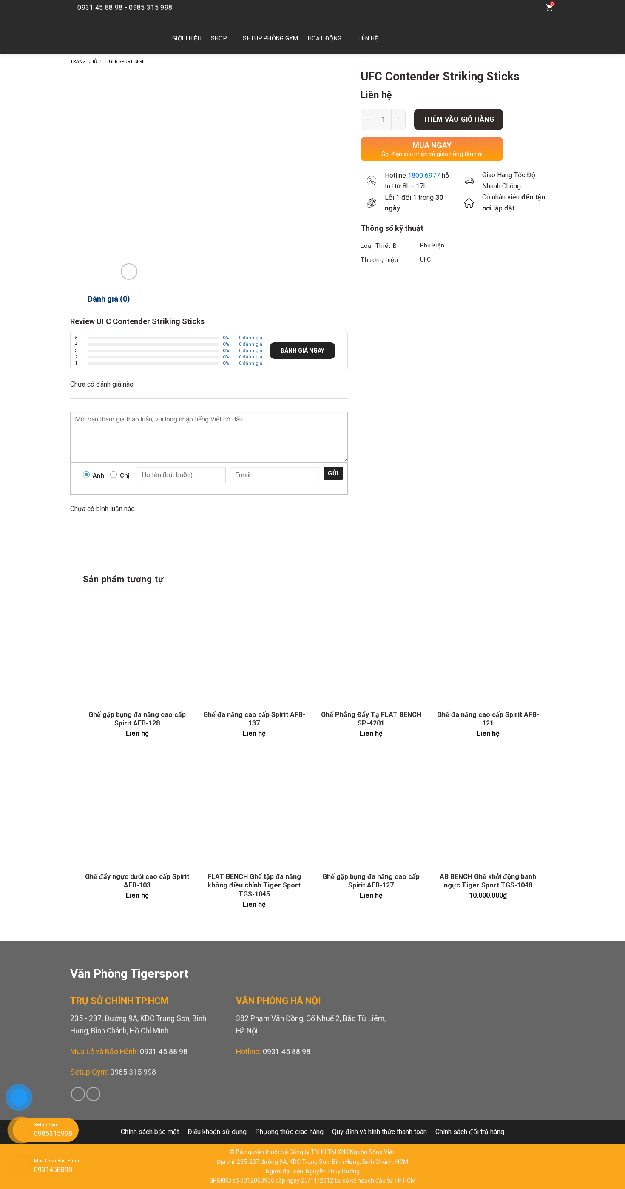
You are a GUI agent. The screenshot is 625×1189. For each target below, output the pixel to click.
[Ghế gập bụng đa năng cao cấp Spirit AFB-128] (137, 649)
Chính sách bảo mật (150, 1132)
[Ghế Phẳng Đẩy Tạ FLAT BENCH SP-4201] (371, 649)
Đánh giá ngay (302, 350)
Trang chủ (83, 61)
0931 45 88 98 (164, 1051)
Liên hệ (368, 38)
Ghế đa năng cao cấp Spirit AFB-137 (254, 719)
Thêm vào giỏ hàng (458, 119)
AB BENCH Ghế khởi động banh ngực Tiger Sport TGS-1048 (488, 881)
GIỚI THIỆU (187, 38)
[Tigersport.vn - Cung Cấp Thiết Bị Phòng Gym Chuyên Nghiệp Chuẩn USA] (108, 34)
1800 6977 (424, 175)
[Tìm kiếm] (531, 7)
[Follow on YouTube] (513, 8)
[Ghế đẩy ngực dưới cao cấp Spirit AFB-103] (137, 811)
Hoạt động (325, 38)
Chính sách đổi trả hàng (469, 1132)
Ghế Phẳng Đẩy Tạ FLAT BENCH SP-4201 (371, 719)
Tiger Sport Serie (125, 61)
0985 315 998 (133, 1072)
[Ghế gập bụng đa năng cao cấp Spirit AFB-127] (371, 811)
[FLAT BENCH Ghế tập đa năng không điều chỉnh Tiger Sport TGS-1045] (254, 811)
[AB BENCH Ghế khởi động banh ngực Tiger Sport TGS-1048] (488, 811)
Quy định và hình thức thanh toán (379, 1132)
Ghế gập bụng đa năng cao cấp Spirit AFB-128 (137, 719)
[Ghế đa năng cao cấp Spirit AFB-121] (488, 649)
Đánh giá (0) (109, 298)
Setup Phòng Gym (270, 38)
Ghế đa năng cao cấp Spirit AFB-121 (488, 719)
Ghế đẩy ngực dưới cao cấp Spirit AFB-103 (137, 881)
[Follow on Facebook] (500, 8)
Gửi (333, 473)
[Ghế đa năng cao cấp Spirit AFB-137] (254, 649)
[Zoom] (129, 271)
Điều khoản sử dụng (217, 1132)
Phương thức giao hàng (289, 1132)
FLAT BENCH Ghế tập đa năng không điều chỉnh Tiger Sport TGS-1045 (254, 886)
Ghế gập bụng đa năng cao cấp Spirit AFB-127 (371, 881)
